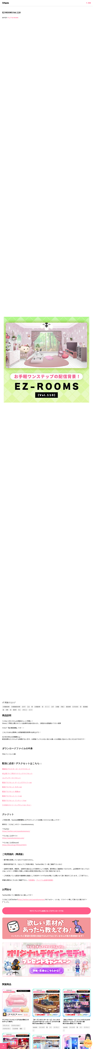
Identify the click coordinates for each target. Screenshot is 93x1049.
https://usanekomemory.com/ (13, 838)
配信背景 (68, 706)
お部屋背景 (37, 706)
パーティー (56, 1027)
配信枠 (14, 710)
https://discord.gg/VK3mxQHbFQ (14, 845)
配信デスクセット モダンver (12, 787)
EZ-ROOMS (15, 17)
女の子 (23, 706)
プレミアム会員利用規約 (44, 880)
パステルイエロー (15, 1025)
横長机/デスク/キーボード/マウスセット (16, 769)
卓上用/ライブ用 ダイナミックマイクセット (17, 773)
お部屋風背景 (6, 706)
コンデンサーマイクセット (11, 778)
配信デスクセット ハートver (12, 796)
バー (50, 1027)
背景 (7, 710)
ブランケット (6, 1025)
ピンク (30, 710)
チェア (10, 17)
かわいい (25, 710)
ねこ (19, 710)
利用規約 (31, 880)
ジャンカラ (41, 1027)
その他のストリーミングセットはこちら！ (17, 805)
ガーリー (47, 706)
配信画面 (85, 706)
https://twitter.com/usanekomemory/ (16, 831)
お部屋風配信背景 (15, 706)
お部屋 (57, 706)
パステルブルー (6, 1028)
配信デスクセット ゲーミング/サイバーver (17, 782)
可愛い (62, 706)
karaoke (35, 1027)
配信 (21, 1028)
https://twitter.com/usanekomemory (31, 899)
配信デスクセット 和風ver (11, 791)
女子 (52, 706)
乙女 (28, 706)
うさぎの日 (15, 1028)
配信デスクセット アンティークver (14, 800)
